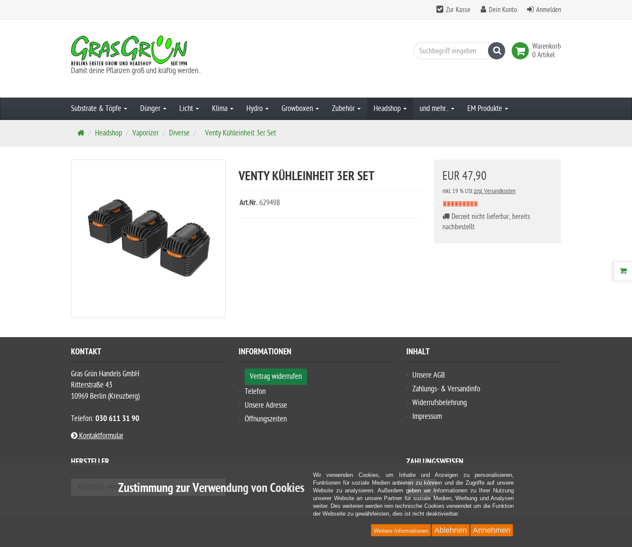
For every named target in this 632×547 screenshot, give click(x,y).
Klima (220, 108)
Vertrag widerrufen (276, 376)
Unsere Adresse (266, 405)
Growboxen (298, 108)
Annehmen (491, 530)
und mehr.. (435, 108)
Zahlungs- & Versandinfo (446, 388)
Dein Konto (503, 10)
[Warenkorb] (623, 271)
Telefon (255, 391)
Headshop (388, 108)
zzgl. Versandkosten (494, 191)
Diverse (179, 133)
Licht (187, 108)
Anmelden (548, 10)
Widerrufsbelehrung (439, 402)
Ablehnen (450, 530)
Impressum (427, 416)
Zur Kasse (458, 10)
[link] (522, 50)
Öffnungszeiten (266, 419)
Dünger (151, 108)
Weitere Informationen (401, 531)
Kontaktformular (100, 435)
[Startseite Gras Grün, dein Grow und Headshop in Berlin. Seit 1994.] (148, 50)
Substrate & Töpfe (97, 108)
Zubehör (344, 108)
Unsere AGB (428, 375)
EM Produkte (485, 108)
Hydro (255, 108)
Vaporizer (145, 133)
